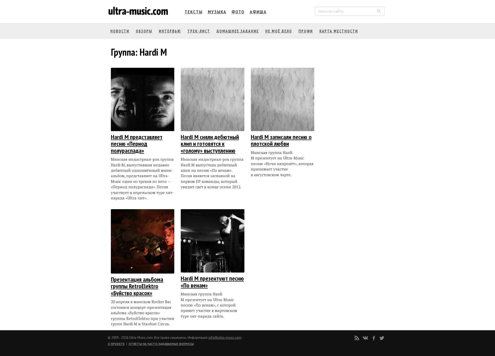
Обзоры (144, 31)
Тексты (194, 12)
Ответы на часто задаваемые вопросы (161, 344)
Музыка (217, 12)
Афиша (258, 12)
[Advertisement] (352, 119)
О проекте (116, 344)
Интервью (170, 31)
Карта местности (338, 31)
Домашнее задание (238, 31)
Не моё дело (278, 31)
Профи (306, 31)
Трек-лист (198, 31)
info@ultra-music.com (225, 337)
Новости (119, 31)
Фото (238, 12)
